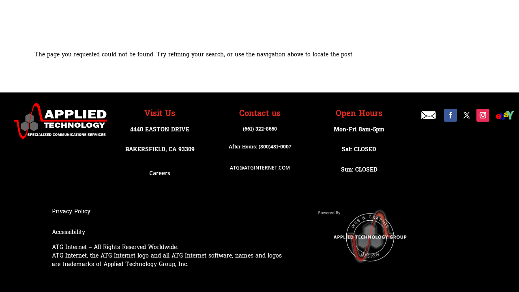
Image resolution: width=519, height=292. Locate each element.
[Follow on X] (466, 115)
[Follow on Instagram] (482, 115)
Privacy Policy (71, 211)
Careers (159, 173)
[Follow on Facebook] (450, 115)
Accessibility (68, 232)
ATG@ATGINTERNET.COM (260, 167)
